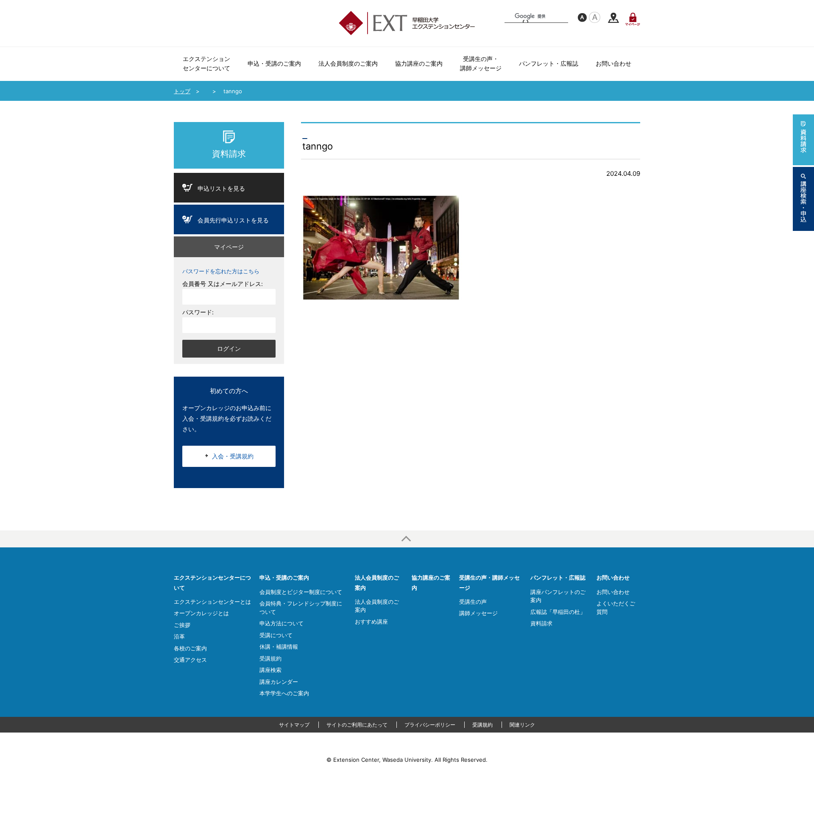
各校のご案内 (190, 648)
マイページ (632, 19)
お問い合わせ (613, 577)
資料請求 (229, 154)
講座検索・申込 (803, 199)
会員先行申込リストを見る (233, 220)
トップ (182, 91)
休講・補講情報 (278, 646)
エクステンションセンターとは (212, 601)
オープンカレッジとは (201, 613)
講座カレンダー (278, 681)
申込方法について (281, 623)
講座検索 (270, 669)
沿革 (179, 636)
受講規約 (270, 658)
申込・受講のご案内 (284, 577)
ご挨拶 (182, 625)
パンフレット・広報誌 (557, 577)
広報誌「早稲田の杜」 (557, 611)
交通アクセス (613, 18)
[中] (582, 17)
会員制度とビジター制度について (300, 591)
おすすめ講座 (371, 621)
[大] (594, 17)
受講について (276, 635)
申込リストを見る (221, 188)
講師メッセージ (478, 613)
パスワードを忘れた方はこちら (220, 271)
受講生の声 (473, 601)
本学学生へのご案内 (284, 693)
